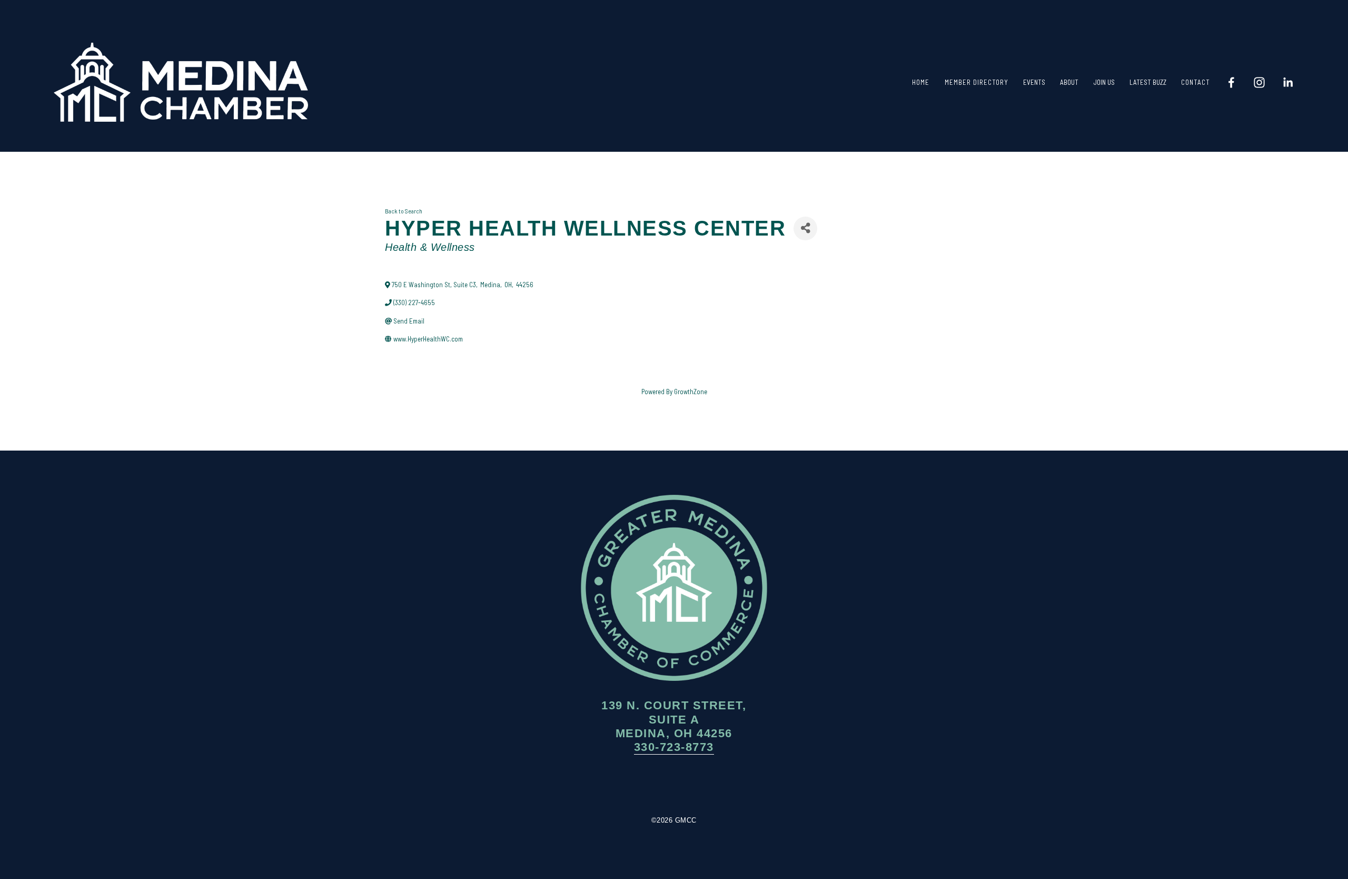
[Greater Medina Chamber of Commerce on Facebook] (642, 785)
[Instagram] (1259, 82)
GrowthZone (690, 391)
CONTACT (1195, 82)
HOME (920, 82)
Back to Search (403, 210)
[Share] (805, 228)
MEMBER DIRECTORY (977, 82)
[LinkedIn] (1287, 82)
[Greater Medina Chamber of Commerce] (1231, 82)
